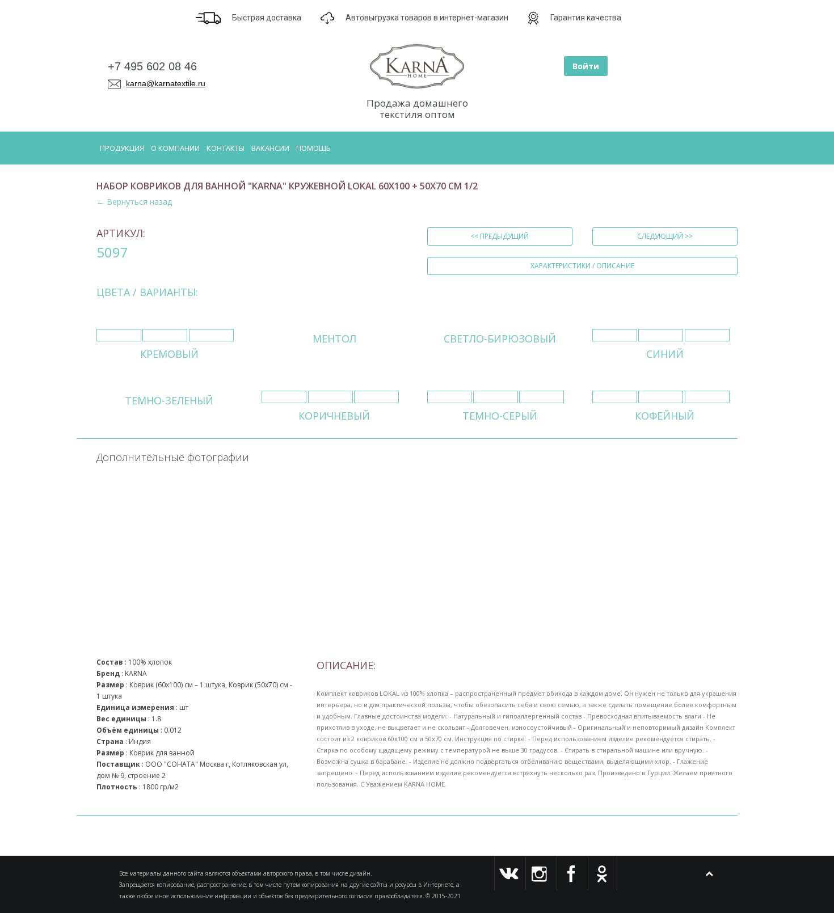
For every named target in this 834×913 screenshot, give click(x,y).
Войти (585, 66)
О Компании (175, 148)
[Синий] (614, 335)
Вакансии (270, 148)
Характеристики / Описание (582, 265)
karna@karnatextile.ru (165, 83)
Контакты (226, 148)
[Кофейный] (614, 397)
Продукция (122, 148)
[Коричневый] (284, 397)
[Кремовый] (118, 335)
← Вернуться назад (134, 201)
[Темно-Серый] (449, 397)
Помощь (313, 148)
